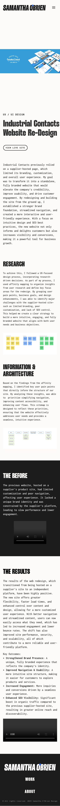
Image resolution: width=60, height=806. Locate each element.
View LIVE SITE (15, 148)
